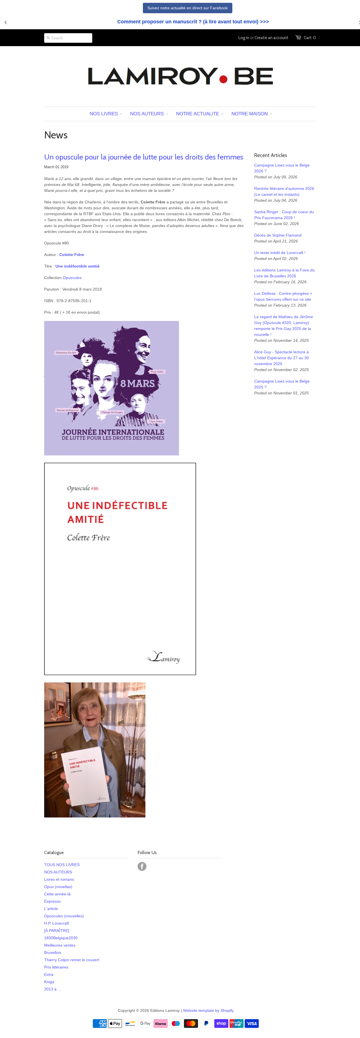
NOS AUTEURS (58, 872)
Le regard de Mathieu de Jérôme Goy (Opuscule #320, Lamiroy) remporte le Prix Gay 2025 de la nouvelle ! (283, 325)
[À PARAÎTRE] (56, 930)
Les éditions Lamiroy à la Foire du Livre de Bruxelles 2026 (284, 273)
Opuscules (72, 277)
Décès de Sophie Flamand (278, 235)
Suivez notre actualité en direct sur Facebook (187, 8)
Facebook (142, 866)
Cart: (310, 37)
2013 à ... (52, 989)
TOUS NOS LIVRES (62, 864)
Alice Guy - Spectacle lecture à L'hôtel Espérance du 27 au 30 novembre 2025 (281, 358)
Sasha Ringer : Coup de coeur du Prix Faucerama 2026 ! (284, 215)
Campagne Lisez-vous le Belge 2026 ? (282, 168)
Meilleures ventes (59, 945)
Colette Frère (71, 254)
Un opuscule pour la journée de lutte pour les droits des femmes (143, 156)
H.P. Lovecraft (56, 923)
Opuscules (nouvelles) (64, 916)
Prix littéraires (56, 967)
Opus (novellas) (58, 886)
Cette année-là (57, 894)
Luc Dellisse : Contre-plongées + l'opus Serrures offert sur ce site (283, 296)
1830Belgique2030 (61, 938)
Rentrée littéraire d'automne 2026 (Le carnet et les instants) (284, 191)
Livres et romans (59, 879)
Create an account (271, 37)
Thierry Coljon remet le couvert (71, 960)
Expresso (52, 901)
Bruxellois (52, 952)
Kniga (49, 981)
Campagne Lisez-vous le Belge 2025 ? (282, 384)
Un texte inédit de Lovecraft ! (279, 252)
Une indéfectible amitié (77, 266)
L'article (51, 908)
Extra (48, 974)
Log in (243, 37)
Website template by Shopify (208, 1010)
